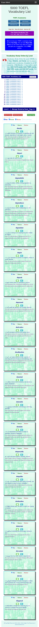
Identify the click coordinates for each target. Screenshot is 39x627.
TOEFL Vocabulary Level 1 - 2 (14, 81)
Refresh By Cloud (17, 115)
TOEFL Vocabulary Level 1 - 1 (14, 79)
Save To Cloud (8, 115)
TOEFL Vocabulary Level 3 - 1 (14, 93)
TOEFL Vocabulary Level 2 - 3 (14, 89)
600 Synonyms (25, 24)
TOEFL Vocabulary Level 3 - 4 (14, 97)
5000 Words (14, 21)
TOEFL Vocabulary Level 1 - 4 (14, 84)
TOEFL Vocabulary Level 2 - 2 (14, 88)
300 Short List (13, 24)
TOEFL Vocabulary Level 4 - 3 (14, 102)
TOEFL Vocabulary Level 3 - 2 (14, 94)
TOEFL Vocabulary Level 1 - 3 (14, 83)
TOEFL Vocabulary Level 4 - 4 (14, 104)
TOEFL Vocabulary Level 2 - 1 (14, 86)
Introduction (33, 77)
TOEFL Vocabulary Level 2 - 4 (14, 91)
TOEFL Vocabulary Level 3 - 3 (14, 96)
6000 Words (25, 21)
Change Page (31, 115)
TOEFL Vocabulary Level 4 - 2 (14, 101)
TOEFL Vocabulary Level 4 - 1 (14, 99)
